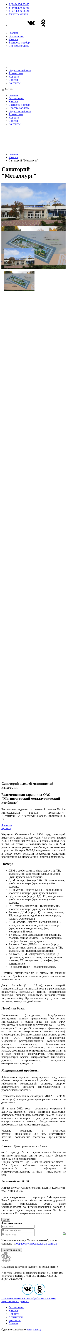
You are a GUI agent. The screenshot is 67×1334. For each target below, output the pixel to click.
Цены (6, 1219)
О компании (16, 36)
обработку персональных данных (36, 1243)
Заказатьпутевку (6, 827)
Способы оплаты (19, 45)
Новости (14, 76)
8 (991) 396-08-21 (19, 10)
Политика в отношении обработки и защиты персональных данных (28, 1300)
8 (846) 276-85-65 (19, 4)
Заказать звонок (18, 14)
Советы (13, 79)
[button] (19, 257)
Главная (13, 32)
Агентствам (16, 73)
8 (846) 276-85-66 (19, 7)
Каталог (13, 39)
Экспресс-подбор (19, 42)
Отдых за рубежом (20, 70)
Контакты (15, 82)
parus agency (33, 1329)
